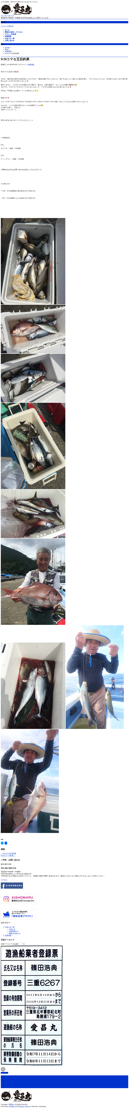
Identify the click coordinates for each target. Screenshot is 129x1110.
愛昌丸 (11, 1104)
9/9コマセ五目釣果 (8, 853)
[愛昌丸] (16, 14)
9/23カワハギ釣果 (8, 855)
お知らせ (12, 929)
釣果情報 (8, 51)
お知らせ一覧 (10, 927)
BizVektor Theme (23, 1106)
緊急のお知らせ (14, 933)
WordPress (12, 1106)
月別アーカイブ (6, 944)
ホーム (7, 1076)
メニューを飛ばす (7, 26)
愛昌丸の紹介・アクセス (14, 1078)
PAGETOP (4, 1073)
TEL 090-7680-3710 (8, 868)
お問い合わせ (10, 1087)
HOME (7, 47)
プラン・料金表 (10, 1080)
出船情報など (14, 931)
